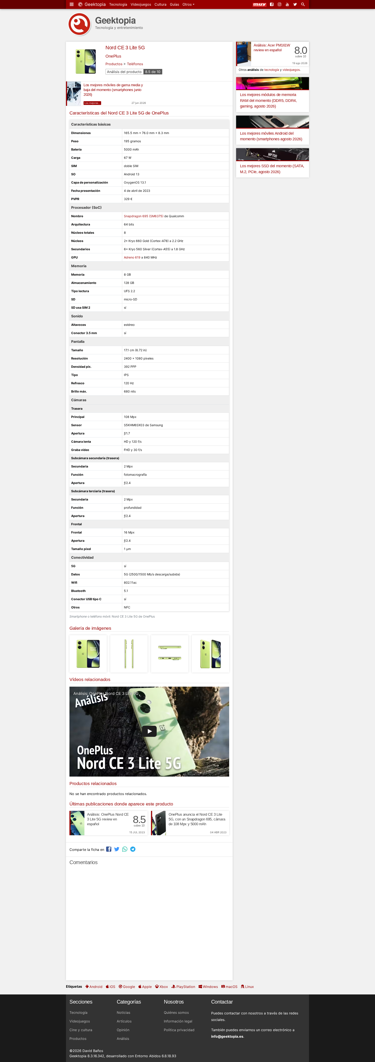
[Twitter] (295, 4)
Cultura (160, 4)
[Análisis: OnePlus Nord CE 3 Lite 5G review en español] (76, 823)
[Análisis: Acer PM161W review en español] (243, 54)
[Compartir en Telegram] (133, 849)
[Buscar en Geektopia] (303, 4)
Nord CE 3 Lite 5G (125, 47)
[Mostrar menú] (72, 4)
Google (129, 986)
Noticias (123, 1012)
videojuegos (291, 69)
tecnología (271, 69)
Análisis (123, 1038)
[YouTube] (288, 4)
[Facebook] (272, 4)
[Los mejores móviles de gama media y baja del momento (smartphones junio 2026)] (73, 93)
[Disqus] (149, 924)
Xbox (164, 986)
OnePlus (113, 56)
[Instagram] (280, 4)
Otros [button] (188, 4)
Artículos (124, 1021)
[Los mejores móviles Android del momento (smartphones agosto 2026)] (272, 121)
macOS (231, 986)
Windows (210, 986)
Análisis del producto (133, 72)
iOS (112, 986)
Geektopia (94, 4)
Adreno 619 (132, 257)
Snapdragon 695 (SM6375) (143, 216)
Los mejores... (92, 102)
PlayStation (185, 986)
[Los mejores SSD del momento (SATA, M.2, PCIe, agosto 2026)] (272, 154)
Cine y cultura (80, 1030)
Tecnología (118, 4)
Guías (174, 4)
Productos (113, 64)
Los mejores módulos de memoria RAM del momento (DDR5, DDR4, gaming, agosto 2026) (268, 100)
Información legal (178, 1021)
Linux (249, 986)
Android (95, 986)
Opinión (123, 1030)
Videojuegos (141, 4)
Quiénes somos (176, 1012)
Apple (147, 986)
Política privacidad (179, 1030)
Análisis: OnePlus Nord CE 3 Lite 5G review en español (108, 819)
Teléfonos (135, 64)
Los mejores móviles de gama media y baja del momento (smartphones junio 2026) (113, 90)
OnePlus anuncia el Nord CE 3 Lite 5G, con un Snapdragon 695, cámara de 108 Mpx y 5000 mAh (197, 819)
